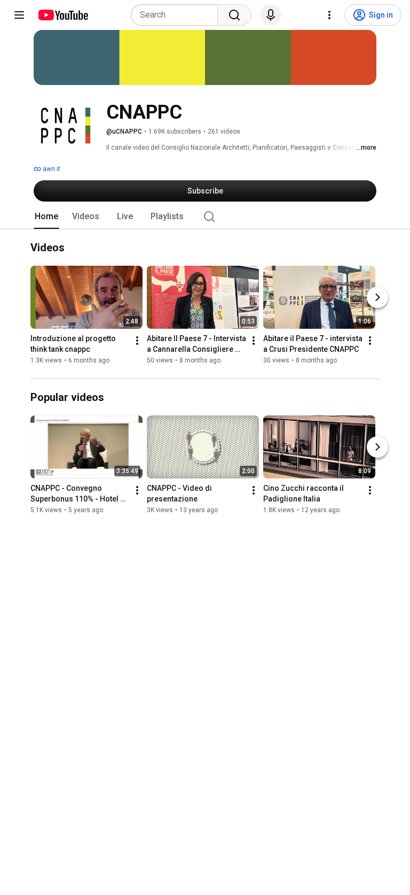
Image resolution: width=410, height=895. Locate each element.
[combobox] (177, 15)
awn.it (50, 169)
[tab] (46, 216)
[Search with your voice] (270, 15)
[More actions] (137, 341)
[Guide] (19, 15)
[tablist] (205, 216)
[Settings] (329, 15)
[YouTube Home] (63, 15)
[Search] (234, 15)
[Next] (377, 297)
